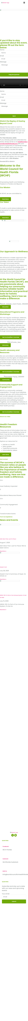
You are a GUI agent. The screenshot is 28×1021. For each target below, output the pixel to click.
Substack (5, 859)
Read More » (3, 551)
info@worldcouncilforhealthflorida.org (13, 143)
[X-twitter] (12, 835)
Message (3, 62)
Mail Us (5, 871)
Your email (5, 894)
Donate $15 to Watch (7, 161)
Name (2, 50)
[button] (24, 2)
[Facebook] (15, 835)
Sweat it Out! (3, 567)
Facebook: (6, 846)
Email (2, 56)
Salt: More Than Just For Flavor (8, 539)
